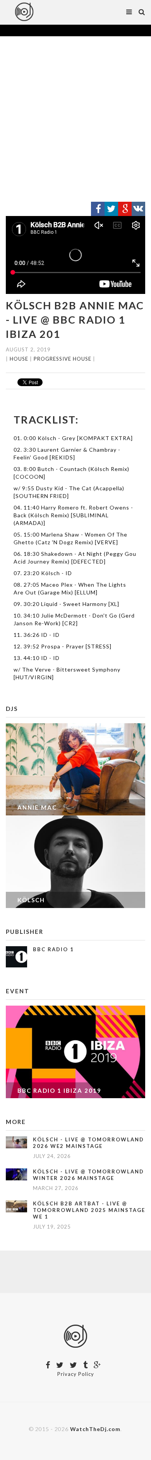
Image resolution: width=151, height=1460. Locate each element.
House (19, 359)
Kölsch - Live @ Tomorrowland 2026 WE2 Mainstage (88, 1142)
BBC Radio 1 (53, 949)
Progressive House (62, 359)
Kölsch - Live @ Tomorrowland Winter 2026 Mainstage (88, 1174)
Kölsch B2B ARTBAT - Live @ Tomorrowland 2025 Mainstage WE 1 (89, 1210)
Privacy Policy (75, 1374)
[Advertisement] (75, 119)
